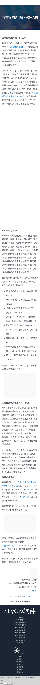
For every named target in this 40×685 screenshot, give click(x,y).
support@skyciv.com (11, 545)
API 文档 (30, 489)
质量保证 (20, 664)
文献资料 (20, 667)
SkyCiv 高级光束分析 (20, 625)
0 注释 (28, 596)
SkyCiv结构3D (20, 620)
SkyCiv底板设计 (20, 638)
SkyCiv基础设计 (20, 630)
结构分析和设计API (17, 47)
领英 (34, 590)
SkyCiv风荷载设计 (20, 635)
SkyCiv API (20, 643)
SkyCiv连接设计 (20, 627)
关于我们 (20, 656)
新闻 (24, 596)
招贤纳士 (20, 672)
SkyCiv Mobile (20, 640)
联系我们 (20, 659)
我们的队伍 (20, 662)
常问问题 (20, 669)
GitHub (25, 497)
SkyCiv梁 (20, 617)
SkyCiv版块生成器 (20, 622)
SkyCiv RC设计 (20, 632)
